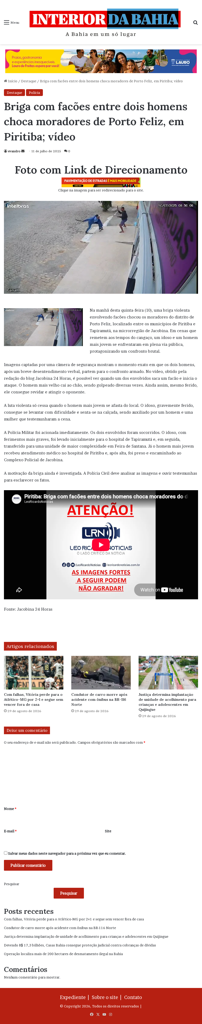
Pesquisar (11, 884)
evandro (14, 151)
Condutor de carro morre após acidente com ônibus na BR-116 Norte (99, 699)
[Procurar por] (195, 24)
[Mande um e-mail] (22, 151)
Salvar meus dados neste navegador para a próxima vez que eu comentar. (67, 853)
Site (108, 831)
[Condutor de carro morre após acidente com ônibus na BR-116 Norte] (101, 672)
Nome (10, 809)
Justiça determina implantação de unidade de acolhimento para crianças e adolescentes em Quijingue (167, 702)
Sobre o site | (107, 997)
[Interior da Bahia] (106, 22)
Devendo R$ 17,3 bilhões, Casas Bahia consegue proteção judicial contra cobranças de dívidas (80, 945)
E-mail (10, 831)
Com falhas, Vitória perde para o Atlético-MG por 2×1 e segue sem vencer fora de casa (33, 699)
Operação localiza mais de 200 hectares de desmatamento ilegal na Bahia (63, 954)
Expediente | (75, 997)
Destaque (28, 81)
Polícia (34, 92)
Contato (133, 997)
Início (12, 81)
